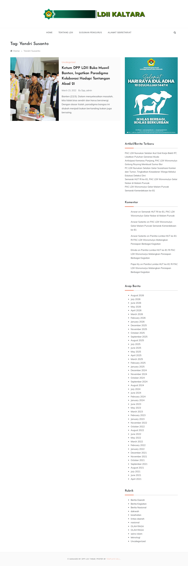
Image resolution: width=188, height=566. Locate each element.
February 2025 (138, 362)
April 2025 (136, 355)
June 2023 (136, 404)
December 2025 (139, 325)
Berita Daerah (138, 500)
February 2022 (138, 445)
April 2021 (136, 479)
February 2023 (138, 415)
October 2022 (138, 426)
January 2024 (138, 400)
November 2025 (139, 329)
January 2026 (138, 321)
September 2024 (139, 381)
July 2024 (135, 389)
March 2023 (137, 411)
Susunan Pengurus (90, 32)
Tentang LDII (65, 32)
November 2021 (139, 456)
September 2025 (139, 336)
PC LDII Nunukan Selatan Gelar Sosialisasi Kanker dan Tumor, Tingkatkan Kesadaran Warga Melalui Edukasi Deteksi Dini (150, 172)
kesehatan (136, 515)
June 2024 (136, 392)
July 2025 (135, 344)
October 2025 (138, 332)
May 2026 (136, 306)
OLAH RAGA (137, 526)
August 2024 (137, 385)
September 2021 (139, 464)
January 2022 (138, 449)
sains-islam (136, 533)
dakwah (135, 511)
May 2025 (136, 351)
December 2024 (139, 370)
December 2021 (139, 452)
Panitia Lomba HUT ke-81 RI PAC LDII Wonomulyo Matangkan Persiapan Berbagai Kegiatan (154, 240)
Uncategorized (68, 62)
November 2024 (139, 374)
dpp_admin (86, 90)
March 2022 (137, 441)
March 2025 (137, 359)
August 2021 (137, 467)
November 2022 (139, 422)
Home (49, 32)
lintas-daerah (137, 518)
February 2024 (138, 396)
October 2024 (138, 377)
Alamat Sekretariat (119, 32)
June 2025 (136, 347)
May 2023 (136, 407)
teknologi (135, 537)
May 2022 (136, 437)
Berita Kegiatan (139, 503)
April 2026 (136, 310)
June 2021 (136, 475)
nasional (135, 522)
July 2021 (135, 471)
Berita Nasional (138, 507)
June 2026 (136, 303)
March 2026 (137, 314)
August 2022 (137, 430)
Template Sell (113, 559)
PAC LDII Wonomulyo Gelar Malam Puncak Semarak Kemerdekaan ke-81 (153, 225)
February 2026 (138, 317)
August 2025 (137, 340)
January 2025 (138, 366)
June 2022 (136, 434)
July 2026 (135, 299)
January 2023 (138, 419)
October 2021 (138, 460)
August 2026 (137, 295)
